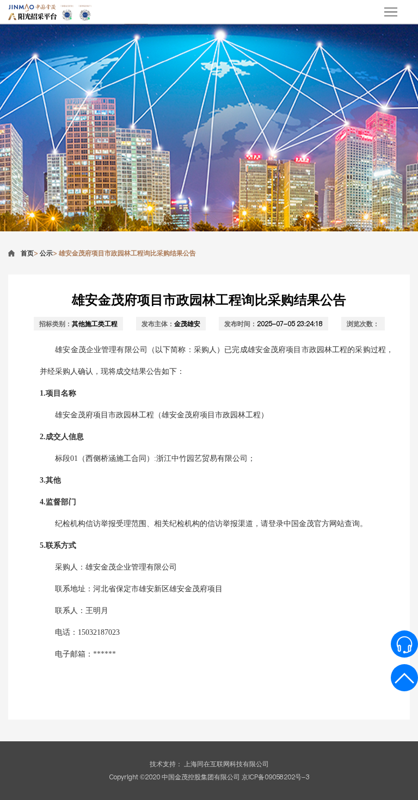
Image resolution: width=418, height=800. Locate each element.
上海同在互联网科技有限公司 (226, 763)
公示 (46, 253)
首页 (27, 253)
